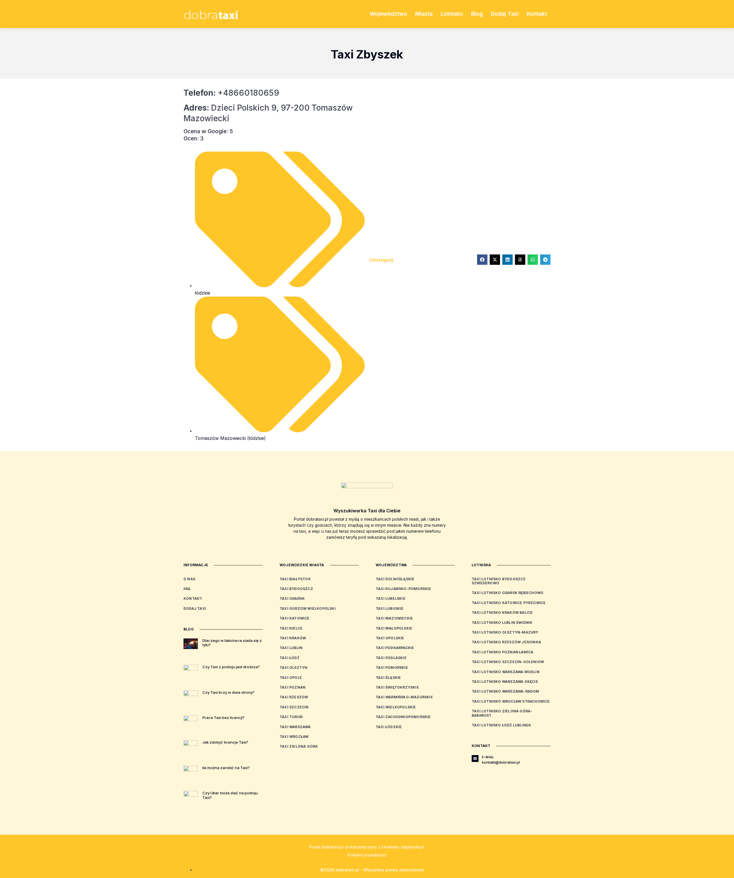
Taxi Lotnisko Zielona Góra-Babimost (502, 713)
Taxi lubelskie (390, 598)
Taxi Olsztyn (293, 667)
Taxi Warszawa (295, 727)
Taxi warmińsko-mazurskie (404, 697)
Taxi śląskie (388, 677)
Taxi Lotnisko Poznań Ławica (502, 652)
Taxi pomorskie (392, 667)
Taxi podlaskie (391, 658)
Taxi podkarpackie (395, 648)
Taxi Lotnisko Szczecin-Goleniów (508, 662)
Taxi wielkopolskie (396, 707)
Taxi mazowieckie (394, 618)
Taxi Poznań (292, 687)
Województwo (388, 14)
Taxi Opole (291, 677)
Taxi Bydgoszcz (296, 589)
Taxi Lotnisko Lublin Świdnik (502, 622)
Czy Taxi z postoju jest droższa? (231, 667)
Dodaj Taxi (505, 14)
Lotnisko (452, 14)
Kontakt (537, 14)
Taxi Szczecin (294, 707)
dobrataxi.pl (332, 846)
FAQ (187, 589)
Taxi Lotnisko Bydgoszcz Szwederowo (499, 581)
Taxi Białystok (295, 579)
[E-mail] (475, 758)
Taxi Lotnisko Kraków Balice (502, 612)
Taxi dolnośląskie (395, 579)
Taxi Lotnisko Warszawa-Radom (505, 691)
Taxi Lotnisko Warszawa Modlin (506, 672)
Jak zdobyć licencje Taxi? (225, 742)
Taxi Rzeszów (294, 697)
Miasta (424, 14)
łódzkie (202, 293)
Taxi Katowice (295, 618)
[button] (482, 259)
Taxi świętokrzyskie (397, 687)
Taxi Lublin (291, 648)
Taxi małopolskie (394, 628)
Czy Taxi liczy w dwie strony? (228, 692)
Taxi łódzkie (389, 727)
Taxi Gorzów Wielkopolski (308, 608)
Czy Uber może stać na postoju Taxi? (230, 795)
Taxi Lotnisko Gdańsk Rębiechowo (507, 593)
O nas (189, 579)
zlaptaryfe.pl (412, 846)
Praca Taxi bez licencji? (223, 717)
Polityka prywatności (367, 854)
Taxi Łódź (289, 658)
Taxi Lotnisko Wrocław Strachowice (511, 701)
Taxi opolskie (390, 638)
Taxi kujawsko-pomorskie (403, 589)
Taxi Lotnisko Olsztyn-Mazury (505, 632)
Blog (477, 14)
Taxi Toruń (291, 717)
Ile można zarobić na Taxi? (226, 767)
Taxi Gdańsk (292, 598)
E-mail (488, 757)
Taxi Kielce (291, 628)
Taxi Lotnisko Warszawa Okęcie (505, 681)
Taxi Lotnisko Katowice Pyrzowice (509, 603)
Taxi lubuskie (390, 608)
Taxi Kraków (293, 638)
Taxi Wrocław (294, 736)
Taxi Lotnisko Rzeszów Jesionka (506, 642)
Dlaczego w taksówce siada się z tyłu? (232, 642)
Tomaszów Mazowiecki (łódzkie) (230, 438)
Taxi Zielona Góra (299, 746)
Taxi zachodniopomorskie (403, 717)
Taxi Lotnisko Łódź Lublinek (501, 725)
